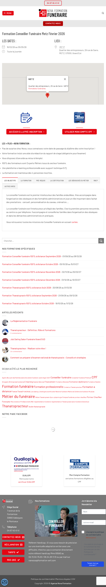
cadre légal (42, 378)
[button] (8, 13)
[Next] (73, 521)
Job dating (34, 391)
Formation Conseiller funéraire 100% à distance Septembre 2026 (31, 256)
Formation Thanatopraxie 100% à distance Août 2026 (26, 287)
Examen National (38, 382)
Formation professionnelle (48, 386)
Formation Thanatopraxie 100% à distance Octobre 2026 (28, 303)
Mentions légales (63, 579)
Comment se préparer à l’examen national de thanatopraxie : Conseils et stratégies (48, 357)
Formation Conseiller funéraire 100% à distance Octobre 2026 (30, 264)
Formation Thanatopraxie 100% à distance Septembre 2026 (29, 295)
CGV (73, 579)
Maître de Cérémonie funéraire (78, 391)
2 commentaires (22, 333)
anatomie (24, 378)
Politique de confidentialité (42, 579)
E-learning (29, 382)
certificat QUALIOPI (26, 482)
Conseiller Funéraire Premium (81, 378)
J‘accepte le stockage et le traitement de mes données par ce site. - (93, 549)
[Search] (103, 13)
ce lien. (75, 222)
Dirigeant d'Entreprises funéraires (13, 382)
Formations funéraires (37, 89)
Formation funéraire (17, 386)
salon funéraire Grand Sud (80, 402)
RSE (32, 402)
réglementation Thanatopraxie (61, 402)
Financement (50, 382)
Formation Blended (62, 382)
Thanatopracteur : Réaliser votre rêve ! (28, 348)
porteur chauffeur (81, 397)
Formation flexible (94, 382)
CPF (94, 377)
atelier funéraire (33, 378)
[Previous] (39, 521)
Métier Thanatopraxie (42, 397)
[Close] (65, 79)
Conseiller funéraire (61, 377)
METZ (62, 47)
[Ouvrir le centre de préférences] (4, 582)
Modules (91, 391)
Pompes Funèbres (68, 397)
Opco (52, 397)
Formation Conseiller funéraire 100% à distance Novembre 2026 (31, 272)
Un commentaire (22, 351)
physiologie (58, 397)
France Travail (17, 391)
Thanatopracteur (15, 406)
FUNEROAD (27, 391)
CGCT (48, 378)
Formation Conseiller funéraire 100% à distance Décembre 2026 (31, 279)
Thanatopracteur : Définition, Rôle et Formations (32, 330)
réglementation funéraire (42, 402)
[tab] (10, 180)
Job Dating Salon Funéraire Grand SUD (27, 339)
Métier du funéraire (18, 396)
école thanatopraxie (37, 406)
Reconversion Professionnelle (21, 402)
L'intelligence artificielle (47, 391)
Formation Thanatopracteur (72, 387)
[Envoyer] (101, 240)
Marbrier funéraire (61, 391)
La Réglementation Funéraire (23, 321)
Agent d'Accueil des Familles (11, 378)
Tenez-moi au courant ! (92, 564)
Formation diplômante (78, 382)
